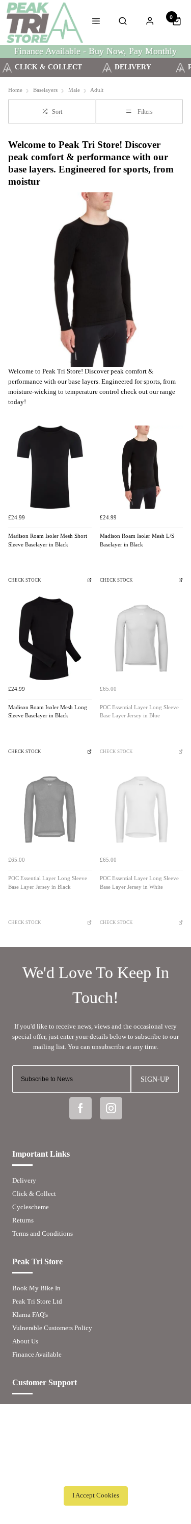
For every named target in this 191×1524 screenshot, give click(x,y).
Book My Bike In (36, 1288)
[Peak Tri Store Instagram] (111, 1108)
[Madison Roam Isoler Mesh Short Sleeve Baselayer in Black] (50, 467)
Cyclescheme (30, 1207)
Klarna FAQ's (30, 1314)
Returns (23, 1220)
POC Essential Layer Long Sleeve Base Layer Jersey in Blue (139, 712)
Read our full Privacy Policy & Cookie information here (96, 1473)
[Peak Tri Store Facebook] (80, 1108)
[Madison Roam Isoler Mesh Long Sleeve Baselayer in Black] (50, 638)
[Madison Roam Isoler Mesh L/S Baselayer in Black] (141, 467)
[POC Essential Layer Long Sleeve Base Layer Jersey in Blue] (141, 638)
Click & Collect (34, 1193)
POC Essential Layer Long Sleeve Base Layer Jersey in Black (47, 883)
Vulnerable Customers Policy (52, 1328)
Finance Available (37, 1354)
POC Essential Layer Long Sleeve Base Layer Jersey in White (139, 883)
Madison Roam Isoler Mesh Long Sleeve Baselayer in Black (47, 712)
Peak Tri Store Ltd (37, 1301)
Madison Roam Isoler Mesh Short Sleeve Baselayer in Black (47, 540)
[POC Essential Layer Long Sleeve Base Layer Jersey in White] (141, 810)
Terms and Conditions (42, 1233)
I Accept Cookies (95, 1495)
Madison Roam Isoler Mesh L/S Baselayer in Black (137, 540)
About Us (25, 1341)
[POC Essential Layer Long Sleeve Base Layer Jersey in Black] (50, 810)
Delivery (24, 1180)
